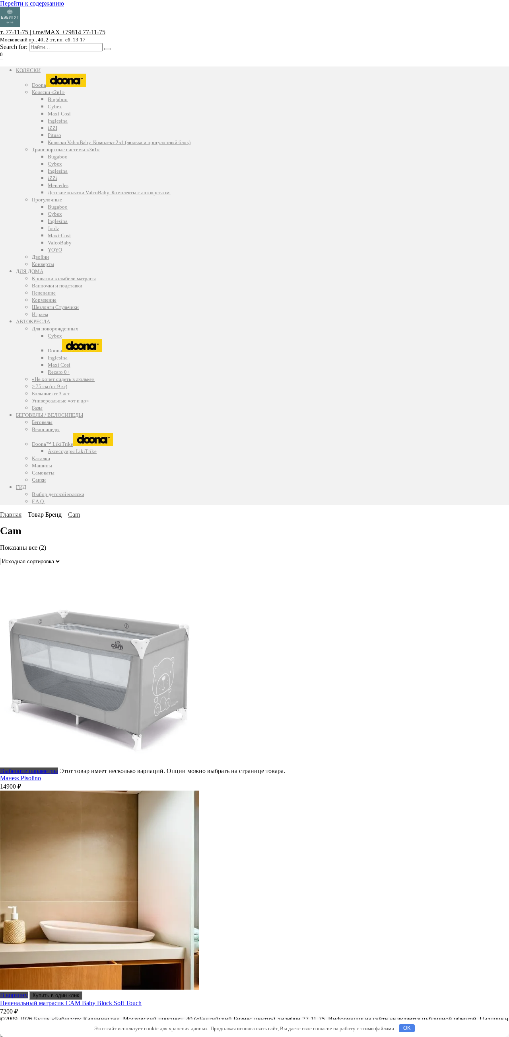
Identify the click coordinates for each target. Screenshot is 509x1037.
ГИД (21, 487)
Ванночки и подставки (57, 286)
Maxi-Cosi (59, 114)
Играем (40, 314)
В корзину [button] (14, 995)
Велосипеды (46, 429)
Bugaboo (58, 99)
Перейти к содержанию (32, 3)
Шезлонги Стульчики (55, 307)
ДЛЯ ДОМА (29, 271)
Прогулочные (47, 200)
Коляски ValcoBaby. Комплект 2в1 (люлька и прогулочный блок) (119, 142)
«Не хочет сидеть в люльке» (63, 379)
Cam (74, 514)
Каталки (41, 458)
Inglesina (58, 121)
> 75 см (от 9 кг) (49, 386)
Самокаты (43, 473)
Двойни (40, 257)
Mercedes (58, 185)
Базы (37, 408)
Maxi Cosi (59, 365)
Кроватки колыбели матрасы (64, 278)
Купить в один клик (56, 995)
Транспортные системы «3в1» (66, 149)
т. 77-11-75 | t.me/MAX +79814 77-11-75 (52, 36)
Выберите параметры (29, 770)
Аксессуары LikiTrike (72, 451)
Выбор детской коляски (58, 494)
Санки (39, 480)
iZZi (52, 178)
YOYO (55, 250)
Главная (10, 514)
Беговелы (42, 422)
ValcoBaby (60, 243)
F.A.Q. (38, 501)
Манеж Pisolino (20, 778)
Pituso (54, 135)
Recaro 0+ (59, 372)
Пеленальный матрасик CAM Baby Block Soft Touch (71, 1003)
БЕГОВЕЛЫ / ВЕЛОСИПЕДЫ (49, 415)
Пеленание (44, 293)
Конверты (43, 264)
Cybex (55, 106)
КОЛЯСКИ (28, 70)
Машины (42, 466)
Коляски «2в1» (48, 92)
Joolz (53, 228)
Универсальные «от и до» (60, 401)
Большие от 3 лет (51, 393)
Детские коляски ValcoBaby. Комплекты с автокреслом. (109, 192)
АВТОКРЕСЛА (33, 321)
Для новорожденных (55, 329)
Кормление (44, 300)
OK (407, 1028)
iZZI (52, 128)
